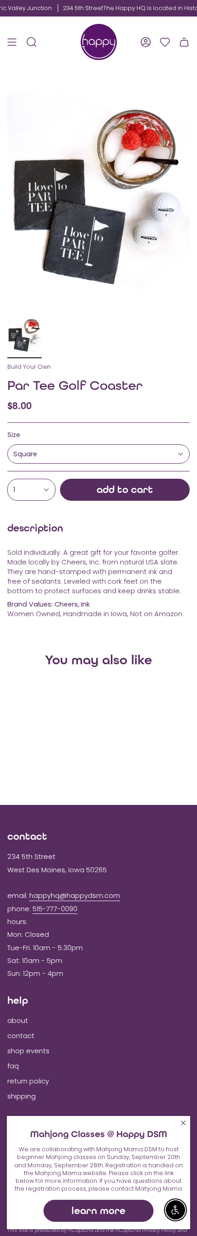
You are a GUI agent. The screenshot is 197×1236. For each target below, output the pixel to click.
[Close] (183, 1122)
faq (13, 1066)
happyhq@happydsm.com (74, 895)
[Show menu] (12, 42)
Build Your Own (29, 367)
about (17, 1020)
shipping (21, 1096)
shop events (28, 1051)
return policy (28, 1081)
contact (20, 1035)
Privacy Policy (159, 1230)
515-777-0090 (55, 908)
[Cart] (184, 42)
